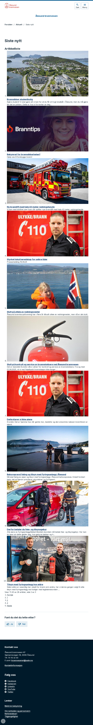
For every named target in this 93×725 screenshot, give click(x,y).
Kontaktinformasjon (13, 665)
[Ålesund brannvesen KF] (12, 6)
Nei (23, 624)
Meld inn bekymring (13, 706)
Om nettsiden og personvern (17, 711)
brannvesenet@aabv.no (22, 660)
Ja (12, 624)
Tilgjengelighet (11, 716)
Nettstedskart (11, 714)
